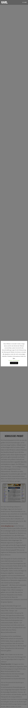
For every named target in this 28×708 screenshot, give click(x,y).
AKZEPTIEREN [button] (14, 362)
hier (14, 358)
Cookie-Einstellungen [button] (14, 360)
